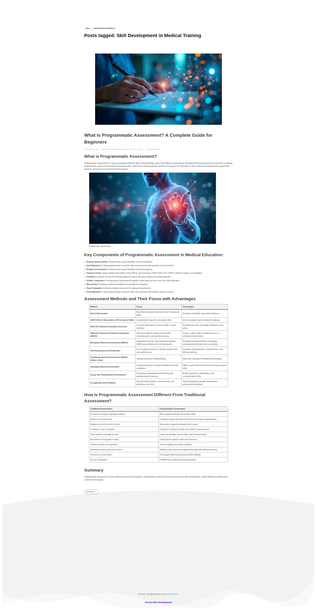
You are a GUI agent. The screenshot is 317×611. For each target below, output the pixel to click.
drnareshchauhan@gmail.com (117, 149)
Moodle (90, 551)
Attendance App (94, 555)
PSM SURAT (97, 11)
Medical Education (153, 149)
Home (87, 28)
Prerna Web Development (158, 602)
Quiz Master (92, 538)
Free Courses (93, 546)
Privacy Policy (172, 594)
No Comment (137, 149)
